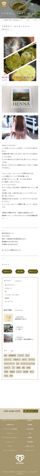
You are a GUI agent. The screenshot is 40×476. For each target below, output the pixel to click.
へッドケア (20, 355)
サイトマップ (30, 450)
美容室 (28, 367)
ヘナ (13, 367)
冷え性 (6, 376)
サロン (27, 355)
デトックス (31, 359)
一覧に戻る (20, 271)
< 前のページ (7, 271)
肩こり (31, 371)
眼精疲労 (12, 371)
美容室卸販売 (12, 355)
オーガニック (5, 264)
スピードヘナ (7, 359)
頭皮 (23, 367)
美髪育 (18, 367)
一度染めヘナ (16, 359)
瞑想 (11, 376)
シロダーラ (8, 288)
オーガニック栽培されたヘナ (11, 250)
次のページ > (33, 271)
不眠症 (6, 371)
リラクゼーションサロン (12, 295)
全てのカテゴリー (10, 285)
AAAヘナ (24, 359)
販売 (5, 355)
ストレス (19, 371)
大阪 (18, 363)
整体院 (7, 298)
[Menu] (36, 4)
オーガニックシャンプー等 (27, 363)
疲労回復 (25, 371)
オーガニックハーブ (9, 363)
